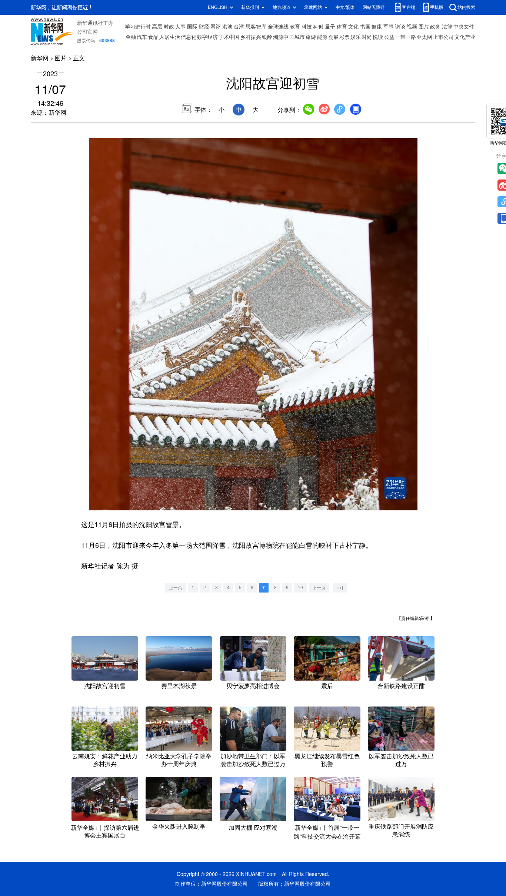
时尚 (367, 37)
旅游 (311, 37)
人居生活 (169, 37)
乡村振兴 (250, 37)
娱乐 (355, 37)
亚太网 (424, 37)
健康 (377, 26)
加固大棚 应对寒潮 (253, 827)
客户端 (408, 7)
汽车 (142, 37)
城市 (299, 37)
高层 (157, 26)
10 (300, 587)
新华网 (40, 58)
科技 (307, 26)
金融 (131, 37)
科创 (318, 26)
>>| (340, 587)
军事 (388, 26)
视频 (412, 26)
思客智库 (256, 26)
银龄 (267, 37)
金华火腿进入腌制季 (179, 826)
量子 (330, 26)
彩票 (344, 37)
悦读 (378, 37)
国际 (192, 26)
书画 (365, 26)
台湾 (239, 26)
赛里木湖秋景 (179, 686)
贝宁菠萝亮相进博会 (253, 686)
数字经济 (207, 37)
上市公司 (443, 37)
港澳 (227, 26)
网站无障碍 (374, 7)
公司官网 (87, 31)
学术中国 (229, 37)
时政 (169, 26)
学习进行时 (138, 26)
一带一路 (405, 37)
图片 (424, 26)
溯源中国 (283, 37)
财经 (204, 26)
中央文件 (463, 26)
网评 (215, 26)
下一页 (319, 587)
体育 (342, 26)
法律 (447, 26)
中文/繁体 (345, 7)
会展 (333, 37)
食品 (153, 37)
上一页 (175, 587)
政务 (435, 26)
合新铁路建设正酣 (401, 686)
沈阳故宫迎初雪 (105, 686)
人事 (180, 26)
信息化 (188, 37)
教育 (295, 26)
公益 (389, 37)
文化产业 (465, 37)
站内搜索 (466, 7)
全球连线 (278, 26)
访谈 (400, 26)
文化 (353, 26)
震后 (327, 686)
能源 (322, 37)
